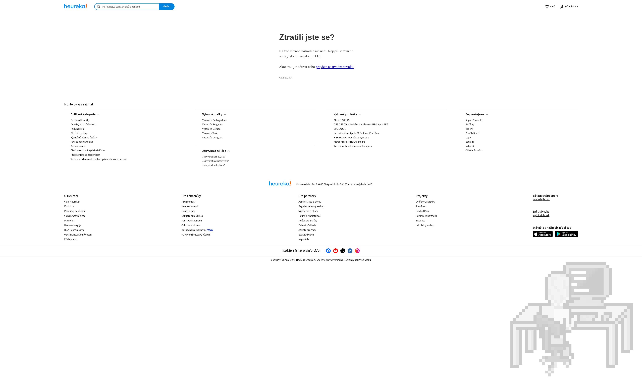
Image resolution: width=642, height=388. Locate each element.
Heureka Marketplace (309, 216)
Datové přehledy (307, 225)
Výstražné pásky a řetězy (84, 137)
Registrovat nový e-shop (311, 206)
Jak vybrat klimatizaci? (213, 157)
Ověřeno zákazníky (425, 202)
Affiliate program (307, 230)
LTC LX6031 (340, 129)
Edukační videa (306, 235)
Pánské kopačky (79, 133)
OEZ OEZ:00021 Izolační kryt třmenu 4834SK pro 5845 (361, 124)
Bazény (469, 129)
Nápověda (303, 239)
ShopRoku (421, 206)
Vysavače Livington (212, 137)
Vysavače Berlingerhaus (214, 120)
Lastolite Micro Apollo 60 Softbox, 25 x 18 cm (356, 133)
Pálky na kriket (78, 129)
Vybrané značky (212, 114)
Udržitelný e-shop (425, 225)
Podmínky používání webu (357, 260)
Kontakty (69, 206)
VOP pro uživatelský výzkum (195, 235)
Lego (468, 137)
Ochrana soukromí (190, 225)
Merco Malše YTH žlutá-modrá (349, 142)
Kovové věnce (78, 146)
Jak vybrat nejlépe (214, 151)
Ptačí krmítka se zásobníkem (85, 155)
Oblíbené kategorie (83, 114)
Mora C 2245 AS (342, 120)
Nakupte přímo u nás (192, 216)
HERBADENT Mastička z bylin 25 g (351, 137)
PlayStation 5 (472, 133)
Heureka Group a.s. (306, 260)
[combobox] (126, 6)
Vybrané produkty (345, 114)
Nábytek (469, 146)
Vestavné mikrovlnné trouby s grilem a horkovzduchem (99, 159)
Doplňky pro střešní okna (83, 124)
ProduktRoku (423, 211)
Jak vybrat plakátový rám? (215, 161)
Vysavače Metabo (211, 129)
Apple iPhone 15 (473, 120)
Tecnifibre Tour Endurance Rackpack (353, 146)
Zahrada (469, 142)
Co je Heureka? (72, 202)
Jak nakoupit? (188, 202)
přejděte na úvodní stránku (335, 66)
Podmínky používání (74, 211)
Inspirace (420, 220)
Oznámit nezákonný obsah (78, 235)
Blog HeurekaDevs (74, 230)
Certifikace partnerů (426, 216)
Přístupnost (70, 239)
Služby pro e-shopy (308, 211)
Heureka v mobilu (190, 206)
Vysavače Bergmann (212, 124)
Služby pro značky (307, 220)
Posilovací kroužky (80, 120)
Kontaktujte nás (541, 199)
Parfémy (469, 124)
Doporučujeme (474, 114)
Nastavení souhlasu (191, 220)
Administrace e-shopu (309, 202)
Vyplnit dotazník (541, 215)
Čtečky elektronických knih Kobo (88, 150)
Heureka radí (188, 211)
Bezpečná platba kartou (193, 230)
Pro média (69, 220)
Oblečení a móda (474, 150)
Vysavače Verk (209, 133)
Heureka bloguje (72, 225)
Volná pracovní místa (74, 216)
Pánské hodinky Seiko (82, 142)
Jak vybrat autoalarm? (213, 165)
